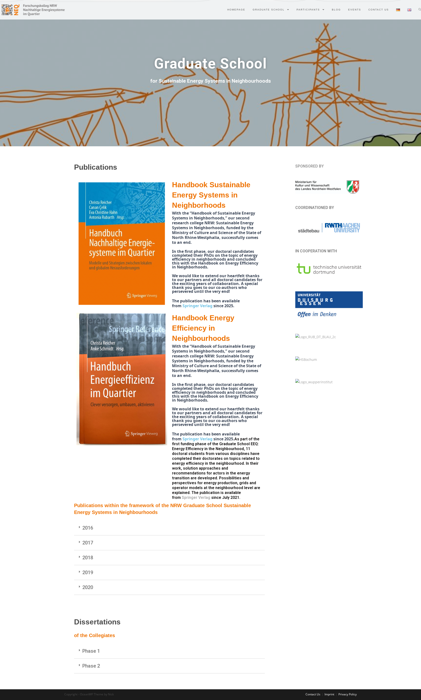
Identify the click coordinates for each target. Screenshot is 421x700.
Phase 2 (91, 666)
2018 (87, 558)
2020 (87, 587)
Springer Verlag (197, 305)
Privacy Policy (347, 694)
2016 (87, 528)
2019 (87, 572)
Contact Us (313, 694)
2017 (87, 543)
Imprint (329, 694)
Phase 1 (91, 651)
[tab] (169, 528)
